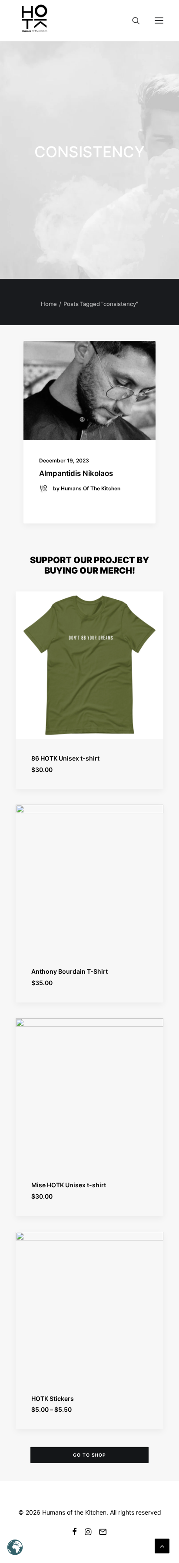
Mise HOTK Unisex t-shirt (68, 1185)
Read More (59, 502)
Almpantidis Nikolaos (76, 473)
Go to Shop (89, 1455)
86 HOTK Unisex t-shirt (65, 758)
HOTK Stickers (52, 1398)
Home (49, 303)
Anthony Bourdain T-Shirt (69, 971)
